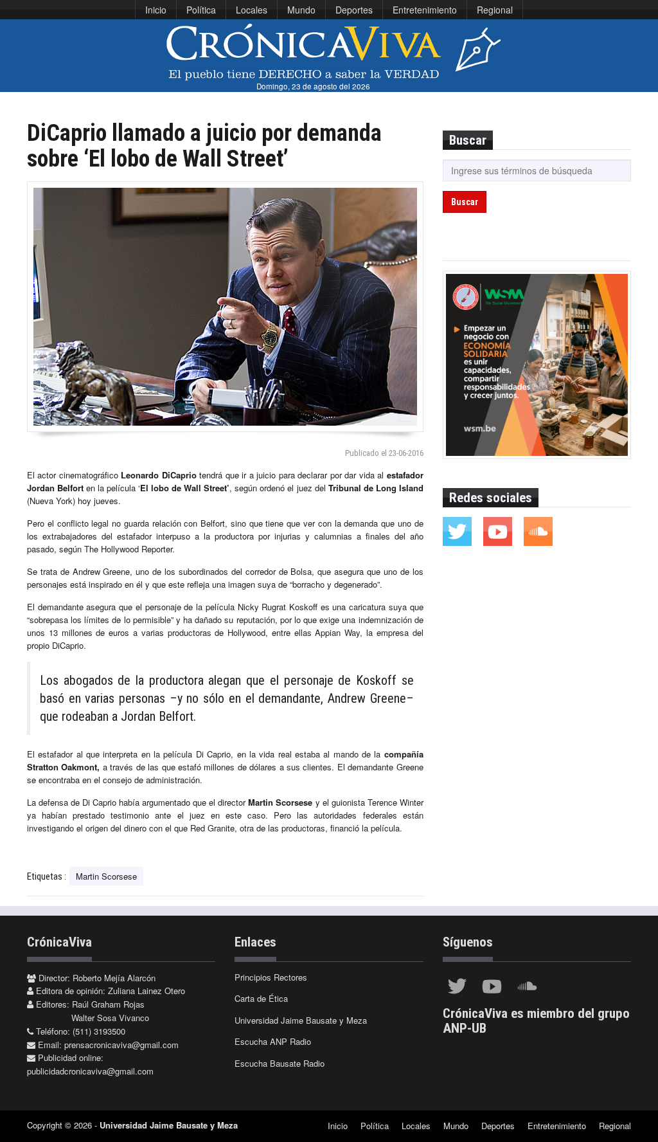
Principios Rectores (271, 977)
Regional (495, 9)
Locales (251, 9)
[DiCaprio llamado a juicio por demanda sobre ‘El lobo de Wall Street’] (225, 307)
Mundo (301, 9)
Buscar (464, 202)
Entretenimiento (425, 9)
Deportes (354, 9)
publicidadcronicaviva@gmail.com (90, 1071)
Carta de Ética (261, 998)
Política (201, 9)
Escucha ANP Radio (273, 1041)
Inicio (155, 9)
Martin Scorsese (106, 876)
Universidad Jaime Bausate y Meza (301, 1020)
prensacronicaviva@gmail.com (121, 1044)
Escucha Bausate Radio (280, 1063)
